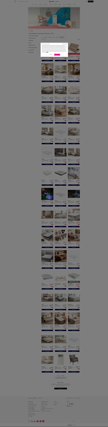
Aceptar (57, 54)
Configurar (51, 54)
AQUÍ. (47, 52)
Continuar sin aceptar (65, 43)
